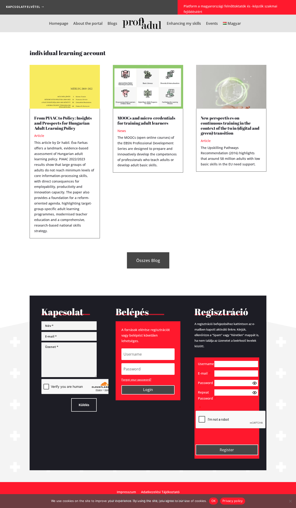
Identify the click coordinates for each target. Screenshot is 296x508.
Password (206, 383)
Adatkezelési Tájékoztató (160, 492)
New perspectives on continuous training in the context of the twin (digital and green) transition (230, 125)
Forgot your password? (136, 380)
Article (39, 135)
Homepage (58, 23)
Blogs (112, 23)
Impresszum (126, 492)
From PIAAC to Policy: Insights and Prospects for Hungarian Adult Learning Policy (63, 123)
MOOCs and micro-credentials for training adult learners (146, 120)
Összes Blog (148, 260)
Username (206, 364)
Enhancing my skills (184, 23)
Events (212, 23)
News (121, 131)
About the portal (87, 23)
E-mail (204, 373)
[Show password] (254, 383)
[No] (290, 501)
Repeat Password (206, 395)
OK (213, 501)
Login (148, 389)
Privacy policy (232, 501)
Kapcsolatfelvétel (23, 7)
